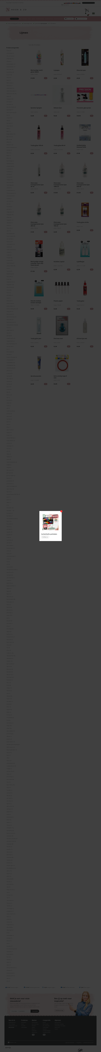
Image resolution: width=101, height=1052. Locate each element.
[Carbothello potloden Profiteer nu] (50, 522)
